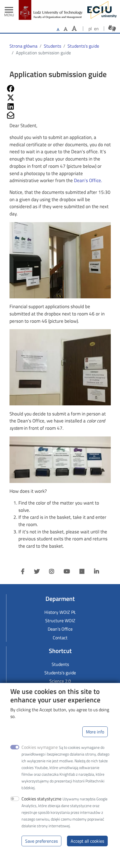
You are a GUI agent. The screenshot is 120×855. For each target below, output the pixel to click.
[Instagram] (51, 571)
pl (90, 28)
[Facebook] (23, 571)
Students (52, 46)
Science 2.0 (60, 681)
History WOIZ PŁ (60, 612)
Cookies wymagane (39, 747)
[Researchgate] (82, 571)
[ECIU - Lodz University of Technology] (101, 10)
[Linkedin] (96, 571)
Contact (60, 637)
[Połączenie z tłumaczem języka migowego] (112, 28)
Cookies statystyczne (41, 798)
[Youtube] (67, 571)
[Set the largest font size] (74, 28)
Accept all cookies (87, 841)
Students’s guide (83, 46)
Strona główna (23, 46)
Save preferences (41, 841)
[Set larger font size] (65, 28)
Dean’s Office (87, 180)
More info (95, 731)
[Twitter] (37, 571)
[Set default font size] (58, 29)
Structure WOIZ (60, 620)
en (96, 28)
